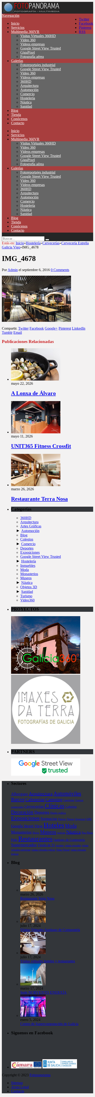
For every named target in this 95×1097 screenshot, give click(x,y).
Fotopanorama (40, 1075)
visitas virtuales (73, 845)
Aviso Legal (20, 1087)
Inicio (15, 23)
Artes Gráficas (30, 526)
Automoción (29, 90)
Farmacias (49, 818)
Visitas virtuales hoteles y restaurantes (47, 961)
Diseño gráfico (58, 813)
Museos (26, 578)
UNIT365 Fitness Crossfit (41, 446)
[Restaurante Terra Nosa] (35, 485)
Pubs (14, 840)
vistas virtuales (78, 850)
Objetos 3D (28, 587)
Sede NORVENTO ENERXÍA (43, 992)
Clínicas (54, 805)
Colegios (26, 539)
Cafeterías (35, 799)
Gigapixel (80, 819)
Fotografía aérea (32, 57)
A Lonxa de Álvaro (33, 393)
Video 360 (28, 40)
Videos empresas (32, 44)
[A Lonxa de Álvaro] (35, 379)
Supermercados (24, 845)
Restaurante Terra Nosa (39, 499)
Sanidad (26, 106)
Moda (24, 570)
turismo (60, 845)
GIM (88, 819)
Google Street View (27, 826)
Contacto (17, 123)
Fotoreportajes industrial (37, 65)
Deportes (26, 548)
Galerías (17, 61)
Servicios (17, 28)
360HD (25, 81)
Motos (36, 832)
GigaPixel (27, 52)
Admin (13, 270)
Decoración (22, 812)
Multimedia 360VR (25, 32)
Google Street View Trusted (40, 48)
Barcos (17, 799)
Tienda (16, 115)
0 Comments (60, 270)
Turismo (26, 596)
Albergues (19, 794)
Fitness (70, 819)
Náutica (26, 102)
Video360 (27, 600)
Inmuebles (27, 566)
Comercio (27, 94)
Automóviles (67, 793)
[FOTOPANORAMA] (31, 11)
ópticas (14, 854)
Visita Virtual (63, 850)
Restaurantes (35, 838)
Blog (14, 110)
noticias (61, 832)
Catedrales (68, 800)
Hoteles (54, 825)
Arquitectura (29, 86)
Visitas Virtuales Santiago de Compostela (50, 930)
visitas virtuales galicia (43, 850)
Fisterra (62, 819)
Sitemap (17, 1083)
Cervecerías (34, 806)
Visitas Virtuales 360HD (38, 36)
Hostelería (27, 98)
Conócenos (19, 119)
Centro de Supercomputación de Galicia (49, 1024)
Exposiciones (30, 552)
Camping (53, 799)
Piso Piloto (87, 832)
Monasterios (29, 574)
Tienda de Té (46, 845)
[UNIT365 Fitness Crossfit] (35, 432)
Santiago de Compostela (69, 840)
